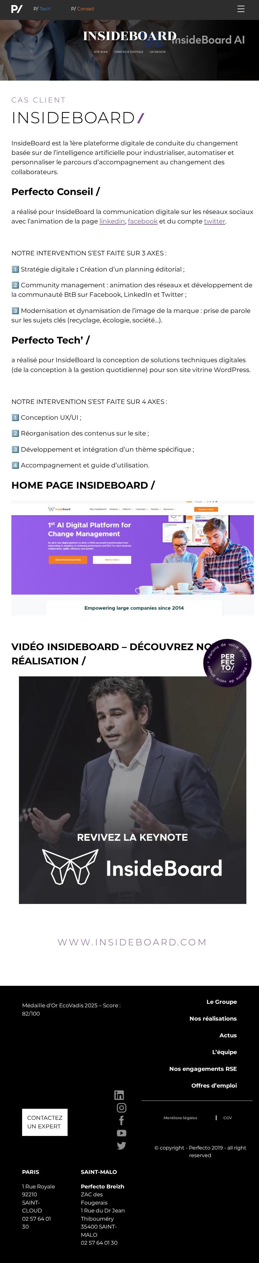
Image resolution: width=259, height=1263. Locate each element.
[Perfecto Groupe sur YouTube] (121, 1136)
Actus (228, 1035)
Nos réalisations (213, 1018)
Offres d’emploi (214, 1085)
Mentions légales (180, 1117)
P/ (42, 9)
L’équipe (224, 1052)
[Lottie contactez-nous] (227, 663)
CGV (227, 1117)
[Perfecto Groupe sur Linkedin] (119, 1098)
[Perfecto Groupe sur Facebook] (121, 1123)
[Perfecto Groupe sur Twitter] (121, 1149)
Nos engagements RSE (203, 1068)
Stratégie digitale (128, 51)
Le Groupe (222, 1001)
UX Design (158, 51)
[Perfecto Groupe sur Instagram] (121, 1111)
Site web (101, 51)
